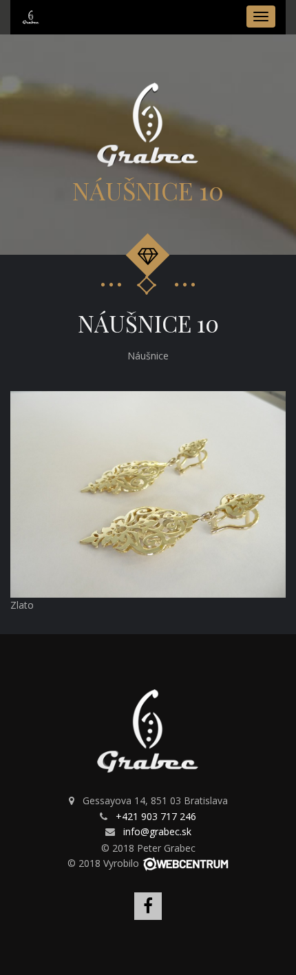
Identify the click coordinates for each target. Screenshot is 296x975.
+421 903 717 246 (156, 816)
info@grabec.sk (157, 831)
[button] (273, 403)
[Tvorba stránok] (185, 863)
